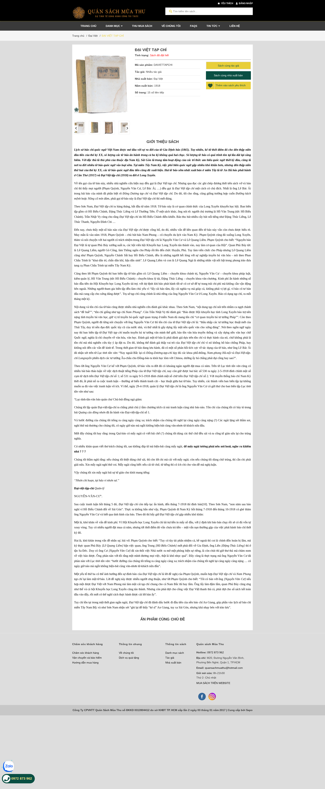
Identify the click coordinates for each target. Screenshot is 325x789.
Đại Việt (158, 78)
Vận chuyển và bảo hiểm (87, 657)
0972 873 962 (215, 652)
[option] (79, 127)
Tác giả (169, 657)
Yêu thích (226, 3)
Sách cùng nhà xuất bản (228, 75)
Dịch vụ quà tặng (129, 657)
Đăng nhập (245, 3)
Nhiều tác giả (154, 71)
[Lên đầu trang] (314, 770)
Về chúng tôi (126, 652)
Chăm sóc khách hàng (85, 652)
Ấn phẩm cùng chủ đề (162, 619)
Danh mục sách (174, 652)
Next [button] (127, 128)
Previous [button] (76, 128)
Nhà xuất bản (173, 662)
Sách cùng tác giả (228, 65)
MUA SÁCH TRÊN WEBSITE (213, 683)
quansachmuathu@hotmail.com (224, 667)
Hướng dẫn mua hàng (85, 662)
